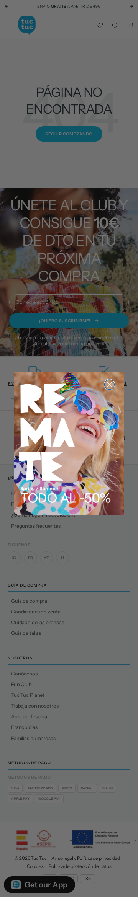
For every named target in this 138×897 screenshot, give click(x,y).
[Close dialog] (110, 385)
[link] (69, 443)
